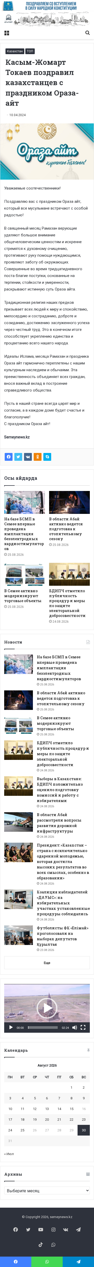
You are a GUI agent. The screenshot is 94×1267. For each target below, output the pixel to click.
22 (71, 1119)
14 (59, 1109)
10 (10, 1109)
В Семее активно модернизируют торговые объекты (23, 595)
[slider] (43, 1027)
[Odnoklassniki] (38, 457)
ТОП (30, 51)
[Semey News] (47, 19)
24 (10, 1130)
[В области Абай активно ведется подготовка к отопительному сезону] (69, 502)
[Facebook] (9, 457)
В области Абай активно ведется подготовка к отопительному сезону (66, 528)
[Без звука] (74, 1027)
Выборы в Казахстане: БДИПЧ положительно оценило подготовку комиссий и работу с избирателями (60, 789)
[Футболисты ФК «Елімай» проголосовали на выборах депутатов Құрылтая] (18, 935)
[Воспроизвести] (11, 1027)
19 (35, 1119)
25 (22, 1130)
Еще (47, 963)
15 (71, 1109)
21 (59, 1119)
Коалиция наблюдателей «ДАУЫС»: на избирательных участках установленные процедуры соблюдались (63, 903)
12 (35, 1109)
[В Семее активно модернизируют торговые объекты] (24, 574)
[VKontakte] (28, 457)
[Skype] (47, 457)
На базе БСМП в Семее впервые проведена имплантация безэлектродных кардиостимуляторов (24, 533)
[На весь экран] (83, 1027)
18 (22, 1119)
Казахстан (15, 51)
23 (84, 1119)
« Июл (9, 1154)
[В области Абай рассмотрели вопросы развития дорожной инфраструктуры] (18, 822)
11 (22, 1109)
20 (47, 1119)
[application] (47, 1008)
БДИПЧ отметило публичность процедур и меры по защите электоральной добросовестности (67, 603)
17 (10, 1119)
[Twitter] (18, 457)
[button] (47, 1008)
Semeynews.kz (17, 437)
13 (47, 1109)
